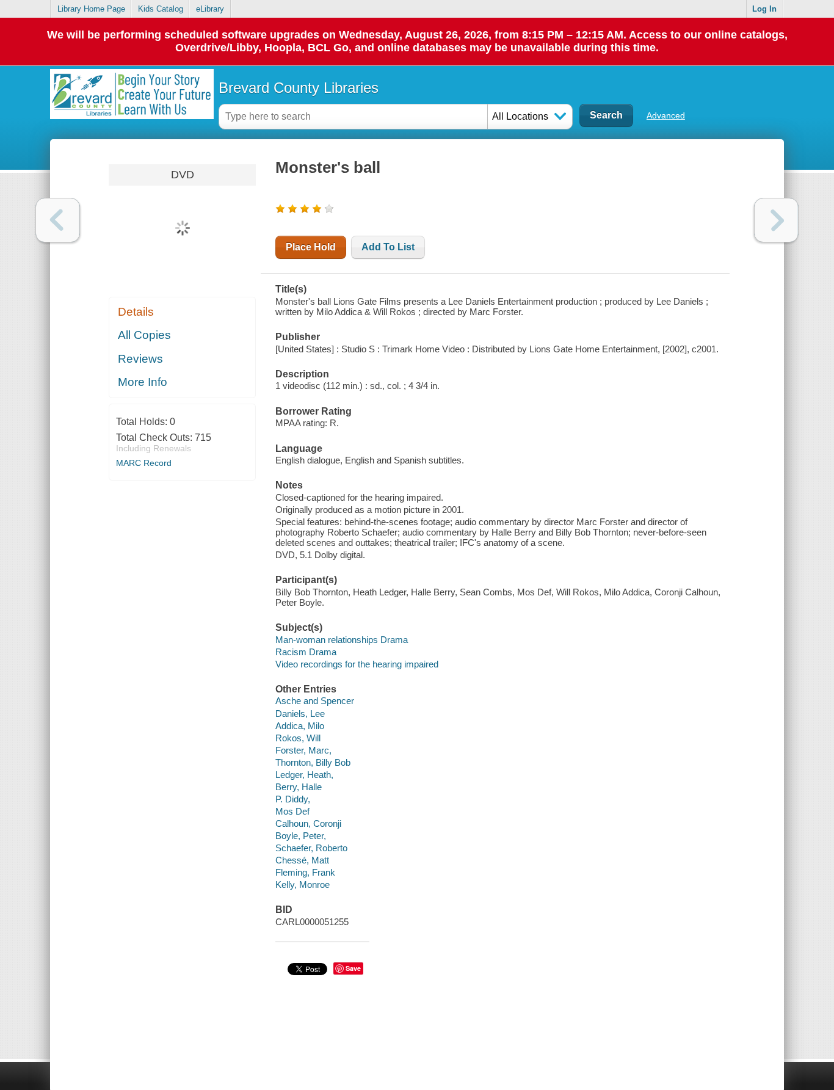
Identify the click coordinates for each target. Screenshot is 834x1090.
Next (776, 220)
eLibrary (210, 8)
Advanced (666, 115)
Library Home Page (91, 8)
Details (136, 311)
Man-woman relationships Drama (341, 639)
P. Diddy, (292, 799)
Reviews (140, 358)
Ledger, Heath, (304, 774)
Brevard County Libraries (299, 87)
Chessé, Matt (302, 860)
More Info (142, 382)
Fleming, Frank (305, 872)
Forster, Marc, (303, 750)
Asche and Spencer (314, 701)
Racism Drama (305, 652)
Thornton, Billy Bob (312, 762)
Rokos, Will (298, 738)
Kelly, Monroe (302, 884)
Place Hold (311, 247)
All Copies (144, 335)
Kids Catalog (160, 8)
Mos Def (292, 811)
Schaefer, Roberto (311, 848)
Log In (764, 8)
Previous (57, 220)
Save (353, 968)
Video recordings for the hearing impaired (356, 664)
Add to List (388, 247)
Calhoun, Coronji (308, 823)
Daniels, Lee (300, 713)
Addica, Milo (299, 726)
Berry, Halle (298, 787)
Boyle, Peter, (300, 835)
